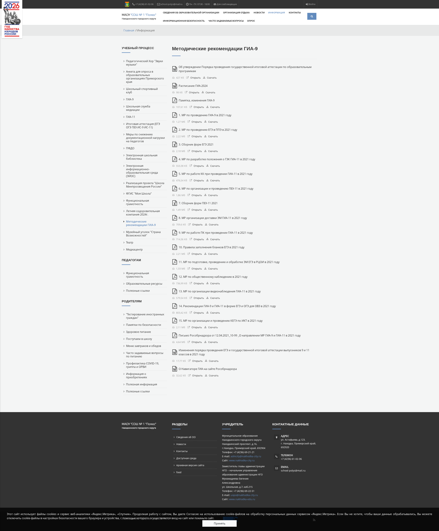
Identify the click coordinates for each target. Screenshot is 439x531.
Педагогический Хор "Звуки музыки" (144, 62)
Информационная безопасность (184, 20)
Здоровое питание (138, 332)
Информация (276, 12)
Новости (259, 12)
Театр (129, 242)
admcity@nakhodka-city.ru (246, 456)
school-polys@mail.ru (293, 470)
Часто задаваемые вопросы (226, 20)
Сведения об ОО (186, 437)
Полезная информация (141, 384)
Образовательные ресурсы (144, 283)
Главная (128, 30)
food (178, 472)
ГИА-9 (130, 99)
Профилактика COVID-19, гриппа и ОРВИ (142, 365)
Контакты (295, 12)
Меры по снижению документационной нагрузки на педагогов (145, 137)
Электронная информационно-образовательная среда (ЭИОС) (142, 171)
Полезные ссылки (138, 291)
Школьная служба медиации (138, 108)
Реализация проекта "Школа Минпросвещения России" (145, 184)
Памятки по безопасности (143, 325)
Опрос (251, 20)
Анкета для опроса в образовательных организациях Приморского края (145, 77)
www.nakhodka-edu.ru (242, 499)
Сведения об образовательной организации (191, 12)
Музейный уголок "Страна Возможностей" (143, 233)
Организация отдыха (236, 12)
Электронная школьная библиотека (141, 157)
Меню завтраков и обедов (143, 346)
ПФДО (130, 148)
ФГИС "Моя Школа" (139, 193)
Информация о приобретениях (136, 375)
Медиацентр (134, 249)
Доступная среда (186, 458)
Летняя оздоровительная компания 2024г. (143, 212)
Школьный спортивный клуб (142, 90)
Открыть (195, 77)
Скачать (212, 77)
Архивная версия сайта (190, 465)
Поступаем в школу (139, 339)
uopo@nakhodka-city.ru (244, 495)
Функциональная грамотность (137, 202)
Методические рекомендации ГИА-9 (141, 223)
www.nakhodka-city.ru (242, 460)
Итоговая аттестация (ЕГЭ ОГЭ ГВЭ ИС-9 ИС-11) (143, 125)
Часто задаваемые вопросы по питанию (144, 354)
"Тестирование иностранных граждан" (145, 316)
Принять (219, 523)
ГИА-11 (130, 117)
